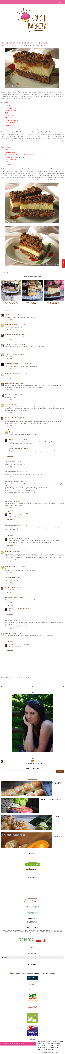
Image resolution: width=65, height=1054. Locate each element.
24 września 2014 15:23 (19, 551)
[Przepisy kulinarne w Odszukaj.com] (32, 979)
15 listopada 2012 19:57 (18, 344)
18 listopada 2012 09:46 (16, 383)
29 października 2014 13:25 (20, 566)
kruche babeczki (14, 1043)
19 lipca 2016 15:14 (17, 587)
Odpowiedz (9, 319)
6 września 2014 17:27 (23, 538)
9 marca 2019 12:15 (17, 633)
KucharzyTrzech (11, 364)
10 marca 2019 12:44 (22, 644)
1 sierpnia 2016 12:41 (19, 597)
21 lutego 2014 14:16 (22, 514)
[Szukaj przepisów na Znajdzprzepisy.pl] (32, 984)
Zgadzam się (55, 1052)
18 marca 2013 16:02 (16, 404)
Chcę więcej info (46, 1052)
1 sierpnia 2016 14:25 (22, 608)
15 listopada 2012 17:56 (22, 334)
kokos (43, 45)
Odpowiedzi (10, 429)
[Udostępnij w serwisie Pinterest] (7, 273)
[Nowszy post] (1, 687)
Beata (7, 417)
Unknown (8, 324)
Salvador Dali (10, 334)
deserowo (8, 373)
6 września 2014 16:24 (20, 525)
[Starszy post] (63, 687)
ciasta (33, 45)
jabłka (38, 45)
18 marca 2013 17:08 (22, 439)
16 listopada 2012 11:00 (19, 373)
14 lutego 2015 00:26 (24, 448)
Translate (38, 902)
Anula (7, 315)
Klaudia (7, 633)
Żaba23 (7, 404)
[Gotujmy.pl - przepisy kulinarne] (32, 872)
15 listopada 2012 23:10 (17, 354)
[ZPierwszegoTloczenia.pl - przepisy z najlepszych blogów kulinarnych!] (32, 1002)
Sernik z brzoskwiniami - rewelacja (58, 818)
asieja (7, 354)
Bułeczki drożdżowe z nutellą (58, 783)
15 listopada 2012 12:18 (17, 315)
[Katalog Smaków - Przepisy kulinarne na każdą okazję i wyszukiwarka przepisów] (32, 973)
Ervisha (7, 344)
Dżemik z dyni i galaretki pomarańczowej (58, 835)
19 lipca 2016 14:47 (19, 578)
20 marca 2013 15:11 (19, 462)
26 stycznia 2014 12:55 (20, 481)
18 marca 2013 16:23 (18, 417)
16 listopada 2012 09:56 (24, 364)
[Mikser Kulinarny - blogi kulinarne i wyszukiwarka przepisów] (32, 1022)
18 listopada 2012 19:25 (14, 395)
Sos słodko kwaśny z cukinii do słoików (51, 799)
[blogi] (32, 1039)
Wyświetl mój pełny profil (34, 763)
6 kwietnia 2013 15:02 (20, 471)
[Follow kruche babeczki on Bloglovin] (32, 907)
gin (6, 395)
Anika (7, 383)
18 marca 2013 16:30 (21, 432)
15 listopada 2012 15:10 (19, 324)
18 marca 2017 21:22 (19, 620)
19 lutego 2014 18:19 (19, 501)
